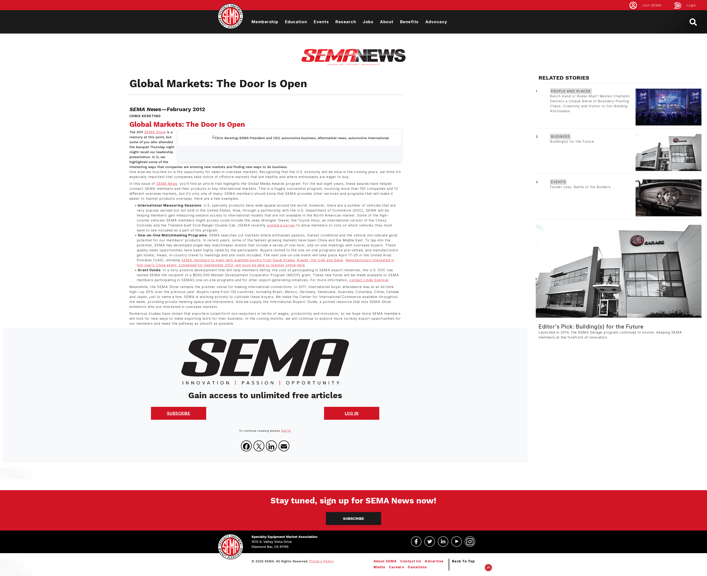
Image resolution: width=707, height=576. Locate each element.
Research (345, 21)
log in (286, 430)
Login (691, 5)
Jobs (368, 21)
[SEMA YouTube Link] (456, 541)
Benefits (409, 21)
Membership (265, 21)
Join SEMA (652, 5)
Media (379, 567)
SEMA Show (155, 132)
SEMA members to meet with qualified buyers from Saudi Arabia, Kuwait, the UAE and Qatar (262, 260)
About (386, 21)
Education (296, 21)
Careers (396, 567)
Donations (417, 567)
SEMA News (166, 184)
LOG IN (352, 413)
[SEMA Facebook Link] (416, 541)
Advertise (434, 561)
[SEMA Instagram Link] (470, 541)
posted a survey (281, 225)
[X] (259, 445)
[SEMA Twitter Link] (429, 541)
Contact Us (410, 561)
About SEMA (385, 561)
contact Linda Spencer (369, 280)
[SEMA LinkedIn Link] (443, 541)
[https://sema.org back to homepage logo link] (696, 22)
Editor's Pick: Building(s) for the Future (591, 326)
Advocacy (436, 21)
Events (321, 21)
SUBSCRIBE (178, 413)
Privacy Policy (321, 561)
